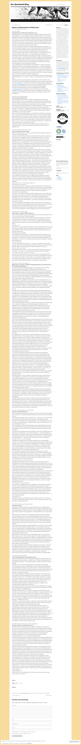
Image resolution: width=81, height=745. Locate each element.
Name (13, 719)
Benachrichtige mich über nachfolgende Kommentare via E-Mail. (24, 731)
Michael (58, 94)
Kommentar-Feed (60, 178)
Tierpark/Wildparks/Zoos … (58, 20)
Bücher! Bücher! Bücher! (26, 20)
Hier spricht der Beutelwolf (37, 20)
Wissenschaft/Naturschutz (25, 693)
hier (57, 58)
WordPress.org (59, 179)
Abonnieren (59, 170)
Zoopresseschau (49, 24)
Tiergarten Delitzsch (64, 94)
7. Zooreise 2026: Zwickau (61, 86)
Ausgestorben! (18, 20)
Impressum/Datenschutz (47, 20)
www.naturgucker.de (16, 89)
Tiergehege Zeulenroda (60, 74)
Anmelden (58, 176)
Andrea (58, 95)
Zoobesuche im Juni (16, 24)
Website (13, 727)
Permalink (47, 693)
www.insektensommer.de (21, 84)
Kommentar (14, 705)
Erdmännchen (59, 84)
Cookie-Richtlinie (29, 743)
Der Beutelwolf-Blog (20, 4)
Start (13, 20)
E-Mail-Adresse (14, 723)
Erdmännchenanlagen (60, 85)
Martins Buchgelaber (59, 134)
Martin (25, 29)
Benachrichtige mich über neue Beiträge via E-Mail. (22, 733)
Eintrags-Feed (59, 177)
